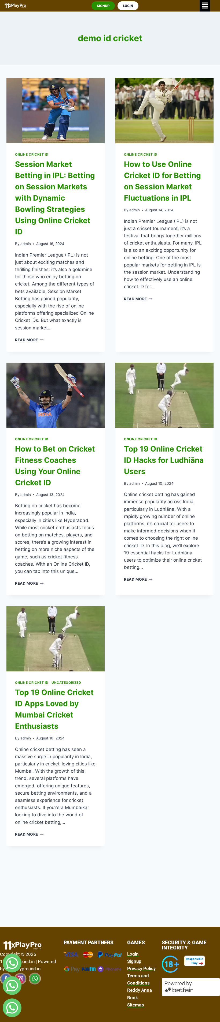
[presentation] (55, 110)
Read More (29, 340)
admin (25, 244)
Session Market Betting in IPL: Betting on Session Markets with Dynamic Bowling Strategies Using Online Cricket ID (55, 198)
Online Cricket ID (31, 154)
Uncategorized (66, 683)
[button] (205, 6)
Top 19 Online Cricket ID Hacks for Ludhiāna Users (164, 460)
